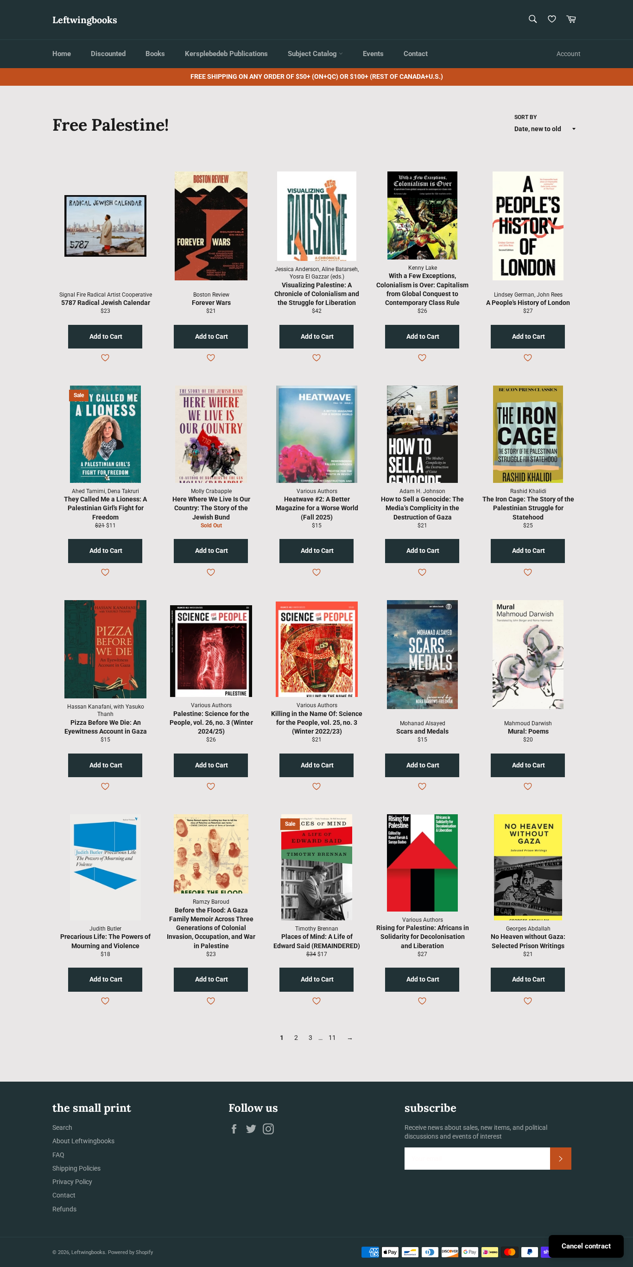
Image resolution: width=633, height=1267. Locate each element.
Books (155, 54)
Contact (416, 54)
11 (332, 1037)
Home (61, 54)
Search (62, 1127)
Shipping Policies (76, 1168)
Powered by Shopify (130, 1252)
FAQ (58, 1155)
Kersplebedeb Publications (226, 54)
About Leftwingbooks (83, 1141)
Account (569, 53)
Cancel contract (586, 1246)
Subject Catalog (313, 54)
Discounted (108, 54)
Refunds (64, 1209)
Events (373, 54)
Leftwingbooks (84, 19)
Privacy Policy (72, 1181)
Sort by (525, 117)
